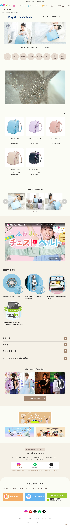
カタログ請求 (67, 6)
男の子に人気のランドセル (35, 6)
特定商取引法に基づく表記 (40, 518)
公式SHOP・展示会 (57, 6)
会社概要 (19, 518)
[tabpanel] (16, 201)
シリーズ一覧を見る (35, 398)
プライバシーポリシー (28, 518)
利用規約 (50, 518)
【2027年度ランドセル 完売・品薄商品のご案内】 (35, 1)
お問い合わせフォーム (57, 495)
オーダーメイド (47, 6)
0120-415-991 (55, 499)
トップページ (3, 12)
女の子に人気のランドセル (21, 6)
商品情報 (7, 12)
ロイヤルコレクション (14, 140)
